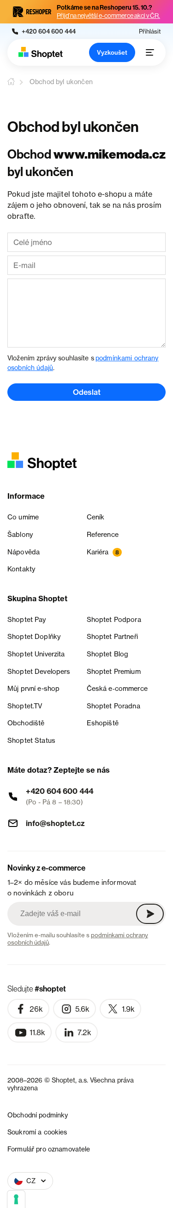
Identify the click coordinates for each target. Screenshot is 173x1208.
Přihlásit (150, 31)
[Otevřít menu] (150, 52)
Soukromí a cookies (37, 1132)
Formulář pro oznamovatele (48, 1149)
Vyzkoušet (112, 52)
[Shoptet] (40, 52)
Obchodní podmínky (37, 1115)
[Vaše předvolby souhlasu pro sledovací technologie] (16, 1199)
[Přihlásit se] (150, 914)
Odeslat (87, 392)
